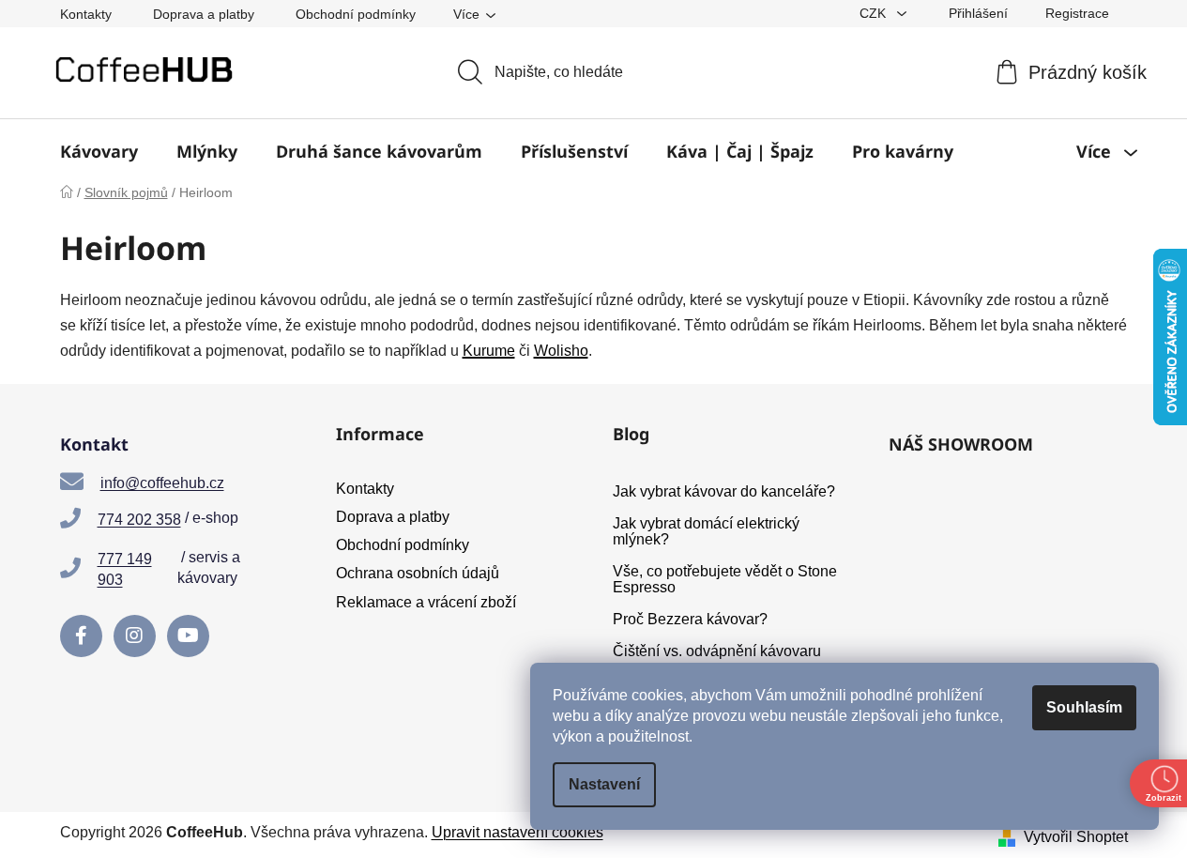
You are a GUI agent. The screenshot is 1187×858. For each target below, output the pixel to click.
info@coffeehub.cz (162, 483)
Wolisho (561, 351)
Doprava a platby (203, 14)
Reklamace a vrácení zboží (426, 602)
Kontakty (86, 14)
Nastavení (604, 784)
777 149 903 (125, 569)
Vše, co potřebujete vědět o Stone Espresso (725, 579)
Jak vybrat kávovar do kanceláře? (724, 491)
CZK (875, 13)
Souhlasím (1084, 707)
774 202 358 (139, 520)
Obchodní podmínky (356, 14)
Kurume (489, 351)
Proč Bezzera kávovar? (690, 619)
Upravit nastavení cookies (517, 832)
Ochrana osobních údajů (417, 573)
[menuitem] (99, 151)
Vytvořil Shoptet (1076, 837)
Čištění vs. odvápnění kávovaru (717, 651)
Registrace (1077, 13)
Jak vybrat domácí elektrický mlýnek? (706, 531)
